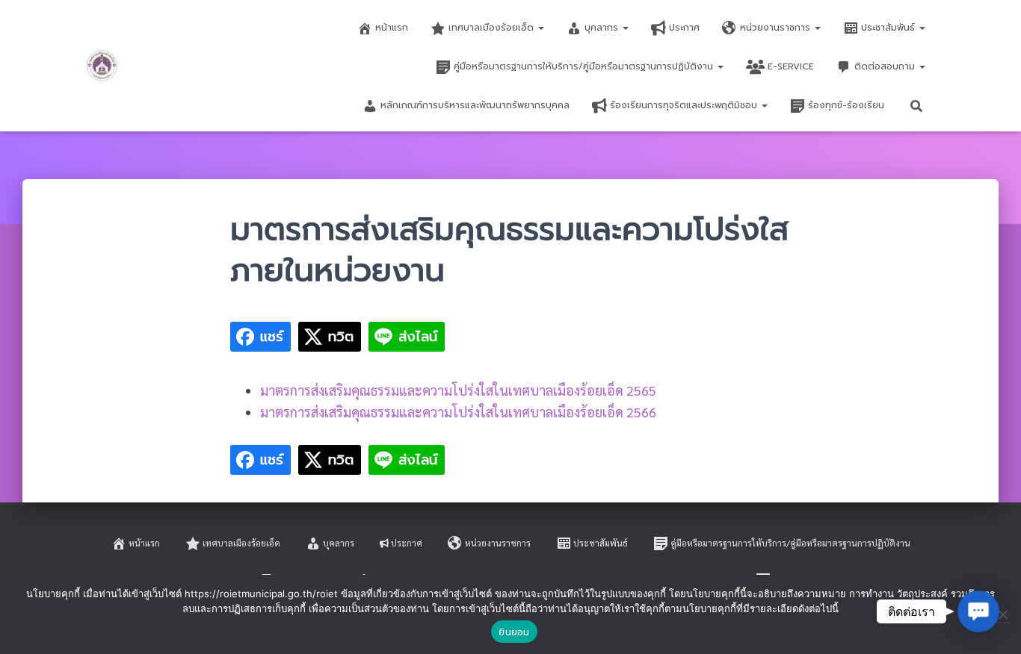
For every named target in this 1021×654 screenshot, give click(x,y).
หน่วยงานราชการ (776, 27)
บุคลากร (602, 27)
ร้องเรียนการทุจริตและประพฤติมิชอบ (685, 105)
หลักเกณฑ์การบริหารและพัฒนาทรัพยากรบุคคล (475, 105)
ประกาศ (684, 27)
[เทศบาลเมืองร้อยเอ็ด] (102, 65)
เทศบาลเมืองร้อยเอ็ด (492, 27)
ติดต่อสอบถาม (886, 66)
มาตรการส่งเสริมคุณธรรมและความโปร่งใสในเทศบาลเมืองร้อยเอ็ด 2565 (458, 390)
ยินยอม (514, 632)
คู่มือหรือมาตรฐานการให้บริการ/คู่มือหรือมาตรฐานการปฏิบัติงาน (585, 66)
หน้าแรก (391, 27)
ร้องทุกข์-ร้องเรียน (846, 105)
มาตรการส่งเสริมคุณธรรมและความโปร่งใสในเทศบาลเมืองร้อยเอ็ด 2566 (458, 411)
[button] (540, 27)
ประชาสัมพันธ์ (889, 27)
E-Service (791, 66)
